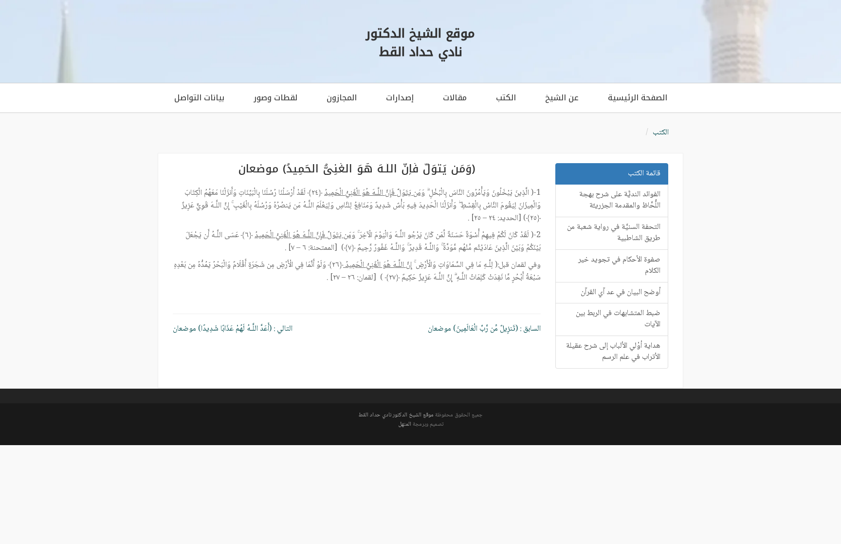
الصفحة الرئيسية (637, 97)
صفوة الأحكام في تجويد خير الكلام (619, 265)
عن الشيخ (562, 97)
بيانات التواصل (199, 97)
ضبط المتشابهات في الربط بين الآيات (618, 319)
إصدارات (400, 97)
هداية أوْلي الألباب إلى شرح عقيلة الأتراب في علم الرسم (613, 351)
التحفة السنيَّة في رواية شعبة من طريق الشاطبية (613, 233)
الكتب (506, 97)
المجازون (342, 97)
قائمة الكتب (644, 173)
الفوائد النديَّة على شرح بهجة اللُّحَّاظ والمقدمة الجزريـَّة (619, 200)
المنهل (404, 424)
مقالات (455, 97)
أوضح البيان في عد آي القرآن (620, 292)
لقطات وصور (275, 97)
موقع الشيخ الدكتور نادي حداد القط (396, 415)
